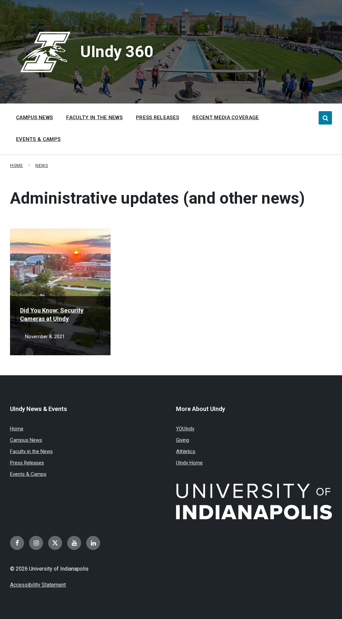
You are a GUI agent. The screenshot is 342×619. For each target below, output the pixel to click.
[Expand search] (325, 118)
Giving (182, 440)
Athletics (185, 451)
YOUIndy (185, 429)
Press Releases (27, 463)
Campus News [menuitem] (34, 118)
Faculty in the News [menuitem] (94, 118)
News (41, 165)
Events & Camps (28, 474)
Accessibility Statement (38, 585)
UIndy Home (189, 463)
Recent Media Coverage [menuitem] (225, 118)
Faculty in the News (31, 451)
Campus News (26, 440)
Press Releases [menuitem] (157, 118)
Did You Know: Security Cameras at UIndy (51, 314)
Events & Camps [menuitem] (38, 139)
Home (16, 165)
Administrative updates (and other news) (157, 198)
